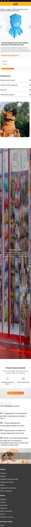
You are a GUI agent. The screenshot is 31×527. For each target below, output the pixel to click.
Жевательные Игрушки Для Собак (9, 10)
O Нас (2, 525)
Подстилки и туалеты (6, 517)
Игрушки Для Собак (22, 9)
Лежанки (3, 473)
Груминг (2, 485)
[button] (30, 26)
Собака (14, 9)
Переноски (3, 508)
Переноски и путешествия (8, 488)
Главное (2, 9)
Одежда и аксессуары (7, 482)
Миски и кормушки (6, 491)
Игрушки (3, 476)
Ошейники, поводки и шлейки (9, 479)
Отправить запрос (9, 68)
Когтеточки (3, 505)
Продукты (9, 9)
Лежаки (2, 502)
